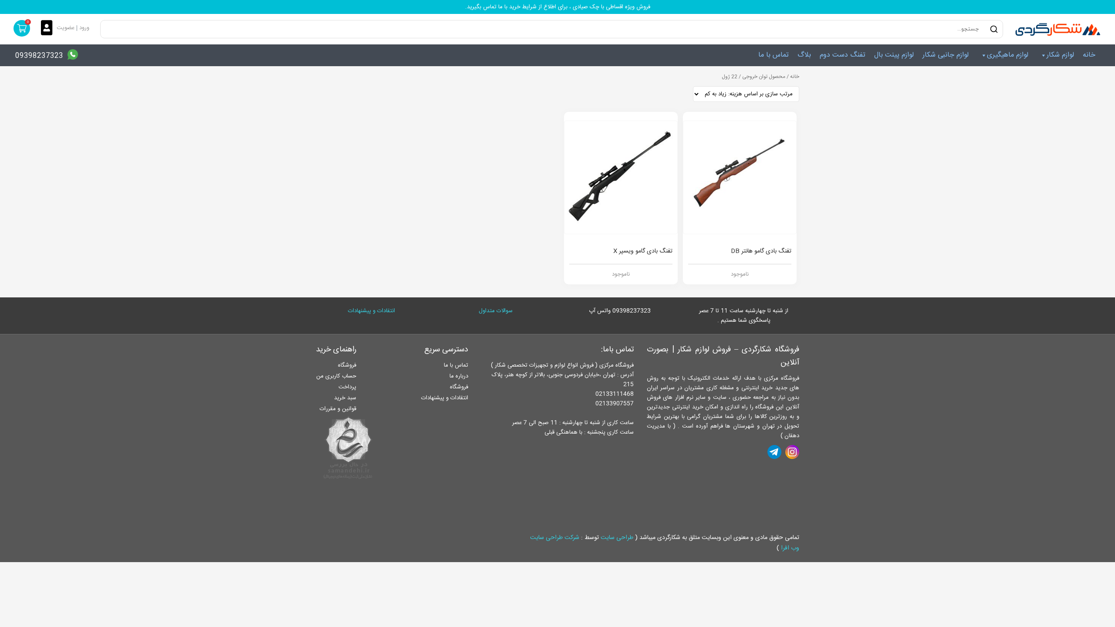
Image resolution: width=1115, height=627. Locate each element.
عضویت (65, 28)
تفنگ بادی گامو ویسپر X (642, 251)
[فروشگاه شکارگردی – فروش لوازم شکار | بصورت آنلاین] (1055, 29)
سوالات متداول (496, 311)
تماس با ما (773, 55)
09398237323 (39, 56)
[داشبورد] (49, 28)
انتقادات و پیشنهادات (371, 311)
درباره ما (458, 376)
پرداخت (347, 387)
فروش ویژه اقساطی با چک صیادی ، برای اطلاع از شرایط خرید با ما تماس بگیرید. (557, 7)
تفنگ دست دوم (842, 55)
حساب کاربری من (336, 376)
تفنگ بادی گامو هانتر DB (761, 251)
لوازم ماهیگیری (1007, 55)
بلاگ (804, 55)
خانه (1089, 55)
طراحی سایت (617, 538)
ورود (84, 28)
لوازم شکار (1060, 55)
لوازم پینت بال (894, 55)
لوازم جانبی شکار (945, 55)
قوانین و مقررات (338, 409)
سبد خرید (345, 398)
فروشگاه (459, 387)
